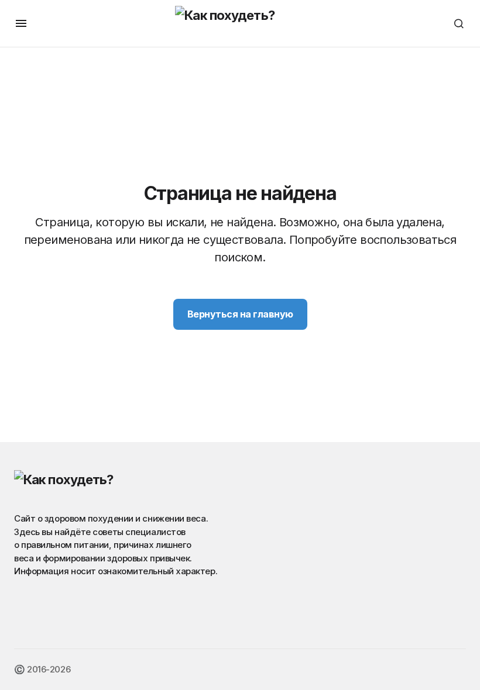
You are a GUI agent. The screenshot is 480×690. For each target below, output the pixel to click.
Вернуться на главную (240, 314)
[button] (21, 23)
